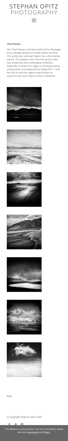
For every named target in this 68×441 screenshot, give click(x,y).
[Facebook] (9, 424)
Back (9, 396)
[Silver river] (24, 104)
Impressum (33, 432)
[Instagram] (22, 424)
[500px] (15, 424)
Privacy (46, 432)
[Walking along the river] (24, 189)
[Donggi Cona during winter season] (24, 147)
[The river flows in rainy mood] (24, 274)
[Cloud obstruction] (24, 359)
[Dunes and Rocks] (24, 232)
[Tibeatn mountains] (24, 317)
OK (34, 436)
